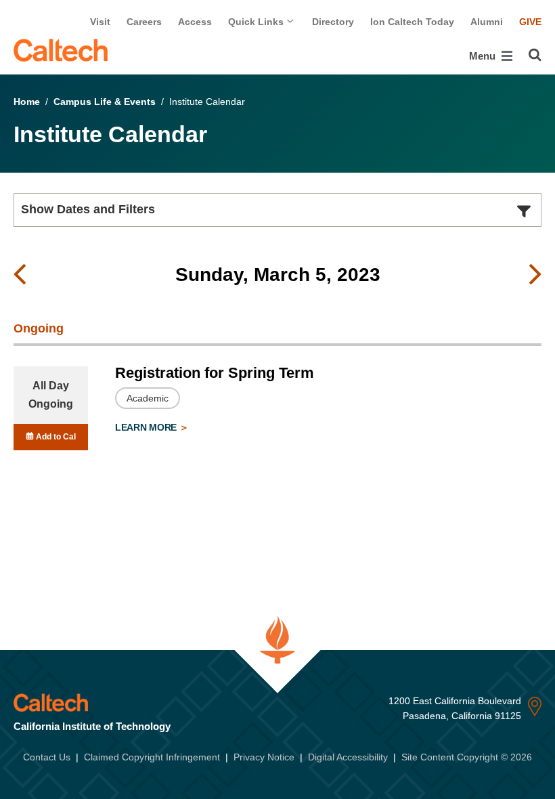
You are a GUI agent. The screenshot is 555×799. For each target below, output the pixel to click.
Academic (148, 398)
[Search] (535, 55)
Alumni (486, 21)
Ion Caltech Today (412, 21)
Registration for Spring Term (214, 372)
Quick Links (257, 21)
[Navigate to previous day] (20, 275)
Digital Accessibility (348, 757)
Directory (333, 21)
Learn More (147, 427)
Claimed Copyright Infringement (152, 757)
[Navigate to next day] (535, 275)
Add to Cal (55, 436)
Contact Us (46, 757)
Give (530, 21)
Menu (483, 56)
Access (195, 21)
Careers (144, 21)
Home (27, 101)
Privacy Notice (264, 757)
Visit (100, 21)
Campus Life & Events (104, 101)
